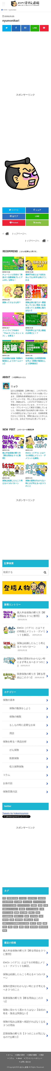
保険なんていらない (10, 909)
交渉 (40, 905)
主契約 (33, 905)
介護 (45, 905)
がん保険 (14, 750)
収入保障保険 (16, 766)
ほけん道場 (24, 1067)
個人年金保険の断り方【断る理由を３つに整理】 (31, 616)
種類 (21, 927)
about (20, 1058)
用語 (11, 733)
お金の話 (7, 783)
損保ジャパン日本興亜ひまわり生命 (15, 923)
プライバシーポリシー (33, 1058)
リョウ (14, 386)
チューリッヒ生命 (9, 905)
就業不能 (19, 920)
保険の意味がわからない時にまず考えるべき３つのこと (31, 662)
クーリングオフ (39, 902)
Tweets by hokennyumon (15, 813)
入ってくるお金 (32, 909)
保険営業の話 (10, 791)
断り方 (33, 923)
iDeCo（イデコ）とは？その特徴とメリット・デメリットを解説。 (31, 631)
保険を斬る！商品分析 (15, 741)
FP (4, 898)
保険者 (22, 909)
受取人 (31, 913)
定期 (11, 920)
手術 (36, 920)
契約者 (5, 920)
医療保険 (14, 758)
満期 (44, 923)
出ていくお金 (8, 913)
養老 (4, 930)
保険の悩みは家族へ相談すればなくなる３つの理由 (24, 1023)
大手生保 (34, 916)
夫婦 (40, 916)
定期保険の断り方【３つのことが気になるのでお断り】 (24, 1035)
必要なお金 (28, 920)
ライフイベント (23, 905)
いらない (23, 898)
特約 (4, 927)
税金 (15, 927)
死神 (39, 923)
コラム (6, 775)
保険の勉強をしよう (20, 708)
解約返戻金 (43, 927)
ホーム (10, 1055)
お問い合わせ (26, 1062)
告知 (37, 913)
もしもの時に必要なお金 (22, 725)
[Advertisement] (25, 59)
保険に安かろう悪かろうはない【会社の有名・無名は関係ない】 (24, 1012)
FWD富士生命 (12, 898)
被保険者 (34, 927)
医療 (16, 913)
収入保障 (23, 913)
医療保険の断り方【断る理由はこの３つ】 (31, 676)
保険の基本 (9, 700)
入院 (41, 909)
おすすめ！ (32, 898)
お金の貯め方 (8, 902)
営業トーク (19, 916)
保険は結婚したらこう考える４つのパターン (31, 646)
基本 (26, 916)
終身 (26, 927)
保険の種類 (15, 716)
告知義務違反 (8, 916)
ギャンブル (27, 902)
